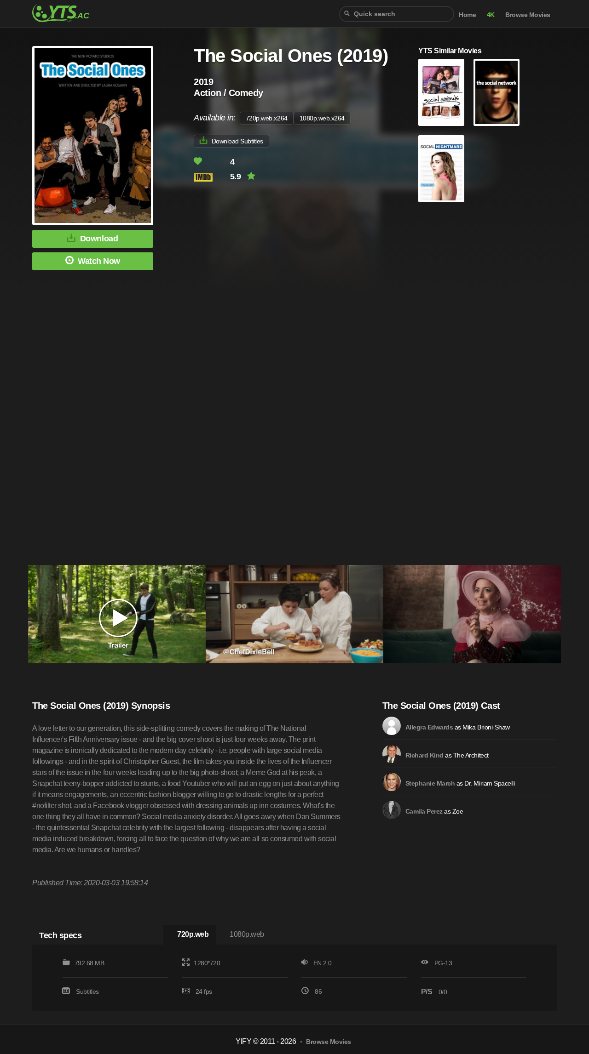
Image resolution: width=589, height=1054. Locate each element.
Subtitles (87, 991)
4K (491, 14)
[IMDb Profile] (391, 726)
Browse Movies (527, 14)
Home (467, 14)
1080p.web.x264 (322, 118)
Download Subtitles (237, 141)
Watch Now (99, 261)
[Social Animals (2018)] (441, 92)
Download (99, 238)
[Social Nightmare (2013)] (441, 168)
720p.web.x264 (267, 118)
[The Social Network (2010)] (497, 92)
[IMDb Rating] (211, 177)
